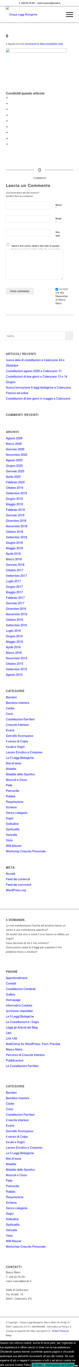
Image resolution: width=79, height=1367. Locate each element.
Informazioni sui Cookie (59, 1364)
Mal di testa (13, 763)
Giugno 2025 (14, 465)
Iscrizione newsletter (19, 1011)
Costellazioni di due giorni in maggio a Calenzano (38, 398)
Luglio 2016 (13, 630)
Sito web (58, 234)
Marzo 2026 (14, 443)
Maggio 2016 (14, 641)
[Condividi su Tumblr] (11, 127)
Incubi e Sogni (15, 746)
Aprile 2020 (13, 476)
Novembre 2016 (16, 614)
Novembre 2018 (16, 526)
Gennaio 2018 (15, 564)
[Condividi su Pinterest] (11, 115)
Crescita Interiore (17, 724)
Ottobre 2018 (14, 531)
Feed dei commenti (18, 884)
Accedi (10, 873)
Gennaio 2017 (15, 603)
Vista (9, 840)
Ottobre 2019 (14, 487)
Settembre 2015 (16, 669)
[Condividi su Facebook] (11, 98)
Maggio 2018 (14, 548)
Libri (8, 1033)
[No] (76, 1365)
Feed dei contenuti (18, 879)
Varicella (11, 834)
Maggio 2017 (14, 592)
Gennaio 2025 (15, 471)
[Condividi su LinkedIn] (11, 121)
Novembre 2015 (16, 658)
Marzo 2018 (14, 559)
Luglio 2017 (13, 581)
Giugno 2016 (14, 636)
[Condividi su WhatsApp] (11, 109)
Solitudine (12, 823)
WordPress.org (16, 890)
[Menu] (67, 14)
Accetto (37, 1364)
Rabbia (10, 796)
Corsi (9, 713)
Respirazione (14, 801)
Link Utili (11, 1038)
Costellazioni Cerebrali (20, 989)
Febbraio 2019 (15, 509)
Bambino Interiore (17, 702)
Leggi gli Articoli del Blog (22, 1027)
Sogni (9, 818)
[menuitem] (58, 14)
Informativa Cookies (19, 1005)
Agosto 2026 (14, 438)
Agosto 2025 (14, 460)
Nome (59, 206)
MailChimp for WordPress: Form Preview (33, 1044)
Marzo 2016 (14, 652)
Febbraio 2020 (15, 482)
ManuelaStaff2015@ (51, 43)
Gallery (10, 994)
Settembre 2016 (16, 625)
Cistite (10, 708)
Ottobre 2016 (14, 619)
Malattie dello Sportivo (20, 774)
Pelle (9, 785)
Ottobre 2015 (14, 663)
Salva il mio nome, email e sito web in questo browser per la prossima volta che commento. (36, 247)
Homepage (13, 1000)
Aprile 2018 (13, 553)
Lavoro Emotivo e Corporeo (24, 752)
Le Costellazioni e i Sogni (22, 1022)
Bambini (11, 697)
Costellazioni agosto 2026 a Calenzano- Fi (33, 371)
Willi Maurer (13, 845)
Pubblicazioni (14, 1060)
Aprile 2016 (13, 647)
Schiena (11, 807)
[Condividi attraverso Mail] (11, 144)
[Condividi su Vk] (11, 132)
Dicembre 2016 (16, 608)
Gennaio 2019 (15, 515)
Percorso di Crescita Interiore (25, 1055)
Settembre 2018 (16, 537)
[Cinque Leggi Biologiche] (33, 14)
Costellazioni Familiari (20, 719)
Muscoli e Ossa (16, 779)
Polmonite (12, 790)
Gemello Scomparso (19, 735)
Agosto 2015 (14, 674)
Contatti (11, 983)
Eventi (10, 730)
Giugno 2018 (14, 542)
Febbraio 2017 (15, 597)
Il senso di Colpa (17, 741)
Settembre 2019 (16, 493)
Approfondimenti (16, 978)
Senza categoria (16, 812)
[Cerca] (58, 14)
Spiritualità (12, 829)
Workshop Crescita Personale (26, 851)
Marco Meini (14, 1049)
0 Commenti (29, 43)
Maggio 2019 (14, 504)
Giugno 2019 (14, 498)
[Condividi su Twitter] (11, 103)
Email (58, 220)
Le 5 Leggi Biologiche (20, 757)
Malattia (11, 768)
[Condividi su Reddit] (11, 138)
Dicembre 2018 (16, 520)
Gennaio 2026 (15, 449)
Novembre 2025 (16, 454)
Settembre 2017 (16, 575)
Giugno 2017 (14, 586)
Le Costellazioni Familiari (22, 1066)
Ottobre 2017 (14, 570)
